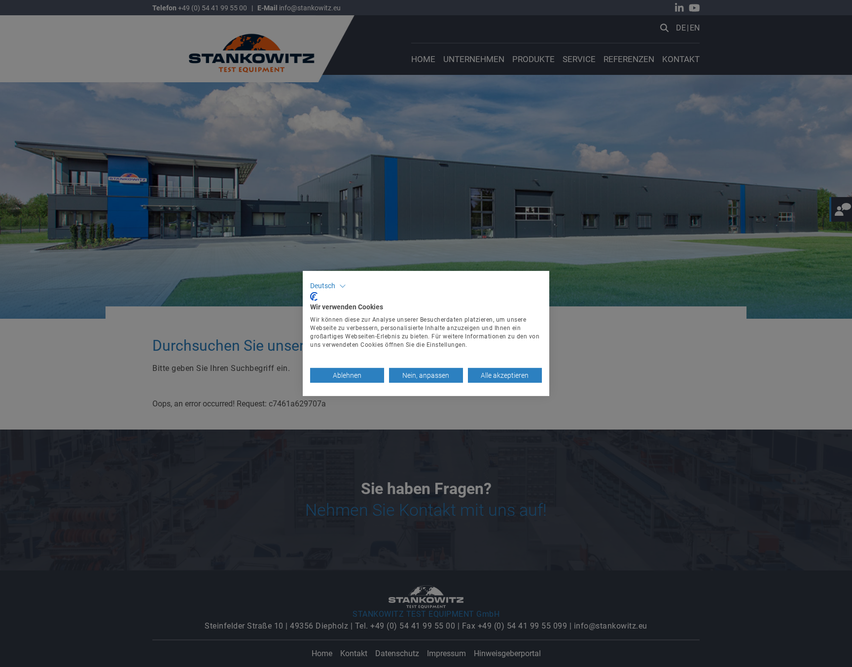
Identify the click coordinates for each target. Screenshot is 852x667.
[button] (328, 286)
